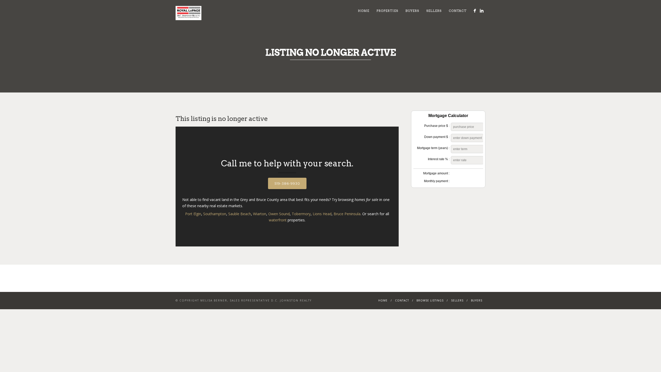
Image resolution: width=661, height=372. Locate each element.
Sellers (434, 11)
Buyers (412, 11)
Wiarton (259, 213)
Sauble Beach (239, 213)
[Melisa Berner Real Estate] (474, 10)
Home (363, 11)
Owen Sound (279, 213)
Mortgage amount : (436, 173)
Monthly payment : (437, 181)
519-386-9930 (287, 183)
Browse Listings (430, 300)
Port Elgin (193, 213)
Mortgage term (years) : (433, 148)
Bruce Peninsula (347, 213)
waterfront (278, 220)
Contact (458, 11)
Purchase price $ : (437, 126)
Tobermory (301, 213)
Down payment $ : (437, 137)
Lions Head (322, 213)
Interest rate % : (439, 159)
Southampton (214, 213)
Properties (387, 11)
